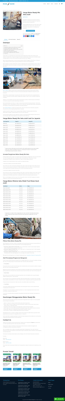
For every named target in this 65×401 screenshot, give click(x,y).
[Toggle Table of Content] (21, 46)
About (49, 382)
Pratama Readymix (8, 107)
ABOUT (48, 3)
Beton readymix (6, 90)
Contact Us (6, 53)
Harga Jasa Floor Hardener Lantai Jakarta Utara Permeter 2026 (24, 383)
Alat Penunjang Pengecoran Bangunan (10, 51)
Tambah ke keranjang (30, 30)
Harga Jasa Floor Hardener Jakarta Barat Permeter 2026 (24, 396)
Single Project (50, 384)
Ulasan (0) (18, 39)
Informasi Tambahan (12, 39)
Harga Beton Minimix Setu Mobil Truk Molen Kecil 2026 (13, 49)
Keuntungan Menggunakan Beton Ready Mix (11, 52)
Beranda (4, 10)
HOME (44, 3)
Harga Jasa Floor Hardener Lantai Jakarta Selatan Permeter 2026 (24, 389)
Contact (49, 388)
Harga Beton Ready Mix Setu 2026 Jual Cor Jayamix (12, 47)
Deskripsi (5, 39)
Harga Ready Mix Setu (28, 34)
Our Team (50, 386)
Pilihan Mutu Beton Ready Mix (9, 50)
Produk (7, 10)
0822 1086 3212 (8, 339)
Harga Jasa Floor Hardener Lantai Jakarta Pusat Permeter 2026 (24, 392)
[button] (20, 13)
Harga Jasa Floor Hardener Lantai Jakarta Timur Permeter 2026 (24, 386)
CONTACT (56, 3)
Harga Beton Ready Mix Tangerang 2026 (34, 255)
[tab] (5, 39)
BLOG (52, 3)
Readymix (37, 34)
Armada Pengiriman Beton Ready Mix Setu (11, 48)
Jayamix (34, 34)
